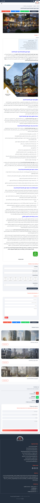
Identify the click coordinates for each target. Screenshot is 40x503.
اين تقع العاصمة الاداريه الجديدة (31, 461)
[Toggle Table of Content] (35, 40)
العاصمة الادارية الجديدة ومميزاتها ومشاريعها (29, 451)
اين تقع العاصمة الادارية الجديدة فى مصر (30, 454)
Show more (5, 344)
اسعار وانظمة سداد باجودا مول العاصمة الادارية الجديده (28, 47)
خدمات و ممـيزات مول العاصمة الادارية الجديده (29, 45)
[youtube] (4, 1)
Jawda (22, 498)
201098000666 (32, 397)
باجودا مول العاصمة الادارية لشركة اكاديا (29, 42)
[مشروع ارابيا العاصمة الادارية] (20, 376)
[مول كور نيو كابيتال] (20, 340)
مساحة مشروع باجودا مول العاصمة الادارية (30, 44)
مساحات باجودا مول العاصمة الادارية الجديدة (30, 46)
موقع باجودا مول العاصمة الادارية (31, 43)
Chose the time (35, 283)
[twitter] (2, 1)
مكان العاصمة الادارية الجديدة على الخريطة (29, 456)
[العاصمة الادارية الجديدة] (20, 440)
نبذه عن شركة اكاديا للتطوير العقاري (31, 48)
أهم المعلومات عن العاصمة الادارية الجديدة (29, 453)
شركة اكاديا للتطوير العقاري (29, 219)
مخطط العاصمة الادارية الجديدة (31, 449)
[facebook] (1, 1)
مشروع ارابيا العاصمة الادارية (32, 378)
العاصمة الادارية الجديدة (33, 446)
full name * (36, 266)
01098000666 (34, 11)
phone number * (35, 271)
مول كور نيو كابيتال (34, 342)
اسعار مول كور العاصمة (33, 360)
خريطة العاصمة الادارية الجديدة (31, 448)
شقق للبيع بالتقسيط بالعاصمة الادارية (30, 459)
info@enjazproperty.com (30, 401)
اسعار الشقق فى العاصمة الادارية (31, 458)
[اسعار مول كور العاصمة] (20, 358)
